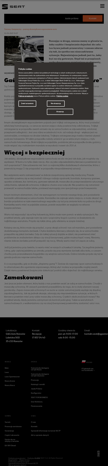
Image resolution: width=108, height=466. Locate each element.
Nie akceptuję (56, 103)
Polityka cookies (62, 96)
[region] (54, 91)
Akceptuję (60, 111)
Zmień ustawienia (27, 103)
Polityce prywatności (25, 96)
